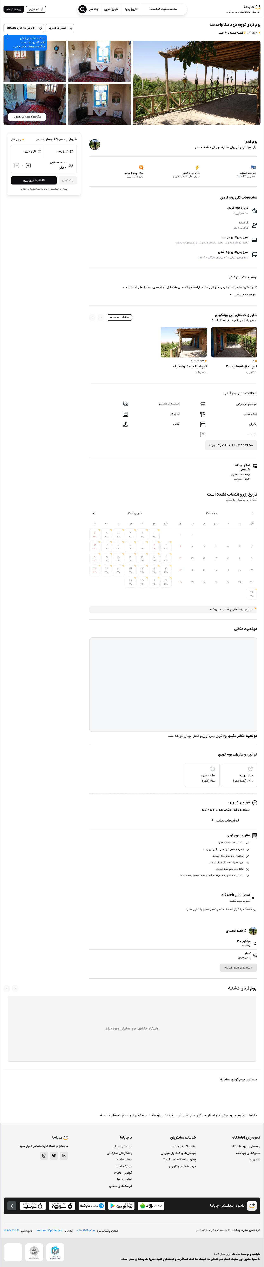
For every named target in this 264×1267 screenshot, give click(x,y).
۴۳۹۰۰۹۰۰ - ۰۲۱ (86, 1231)
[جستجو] (82, 9)
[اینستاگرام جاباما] (44, 1156)
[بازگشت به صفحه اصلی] (11, 1205)
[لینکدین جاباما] (64, 1156)
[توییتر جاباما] (54, 1156)
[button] (196, 83)
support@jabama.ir (50, 1231)
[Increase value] (28, 165)
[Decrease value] (16, 165)
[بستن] (7, 38)
